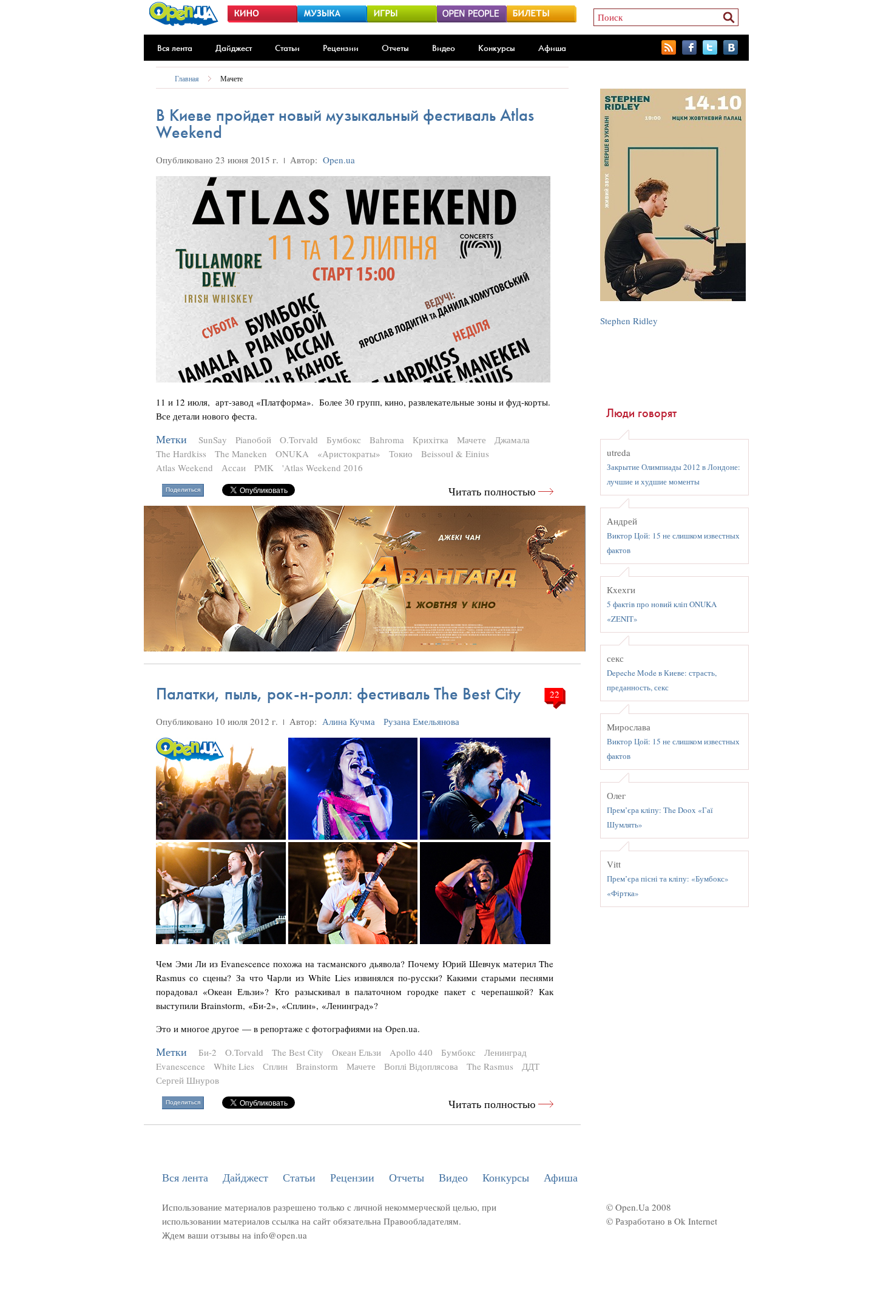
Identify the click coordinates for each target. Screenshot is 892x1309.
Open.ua (339, 160)
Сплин (275, 1066)
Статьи (287, 48)
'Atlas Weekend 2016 (322, 467)
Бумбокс (343, 439)
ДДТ (530, 1066)
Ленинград (505, 1052)
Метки (171, 439)
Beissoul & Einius (455, 453)
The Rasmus (490, 1066)
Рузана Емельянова (421, 721)
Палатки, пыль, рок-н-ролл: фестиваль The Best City (338, 693)
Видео (443, 48)
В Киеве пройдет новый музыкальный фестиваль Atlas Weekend (345, 123)
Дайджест (233, 48)
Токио (401, 453)
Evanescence (180, 1066)
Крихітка (430, 439)
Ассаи (233, 467)
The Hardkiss (181, 453)
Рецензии (341, 48)
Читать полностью (491, 491)
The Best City (297, 1052)
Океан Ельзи (356, 1052)
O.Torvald (299, 439)
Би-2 (207, 1052)
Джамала (512, 439)
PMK (264, 467)
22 (554, 694)
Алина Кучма (348, 721)
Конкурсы (496, 48)
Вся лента (174, 48)
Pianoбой (253, 439)
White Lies (234, 1066)
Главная (187, 78)
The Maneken (241, 453)
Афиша (552, 48)
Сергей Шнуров (187, 1080)
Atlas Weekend (184, 467)
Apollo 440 (411, 1052)
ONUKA (292, 453)
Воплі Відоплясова (421, 1066)
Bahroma (387, 439)
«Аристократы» (348, 453)
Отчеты (395, 48)
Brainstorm (317, 1066)
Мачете (231, 78)
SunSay (212, 439)
